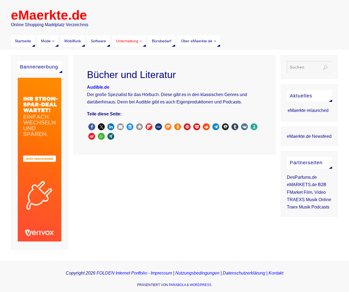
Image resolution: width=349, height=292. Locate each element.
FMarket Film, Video (306, 192)
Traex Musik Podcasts (308, 207)
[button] (91, 126)
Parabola (177, 285)
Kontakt (276, 273)
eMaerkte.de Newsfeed (309, 136)
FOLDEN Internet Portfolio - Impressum (134, 273)
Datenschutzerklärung (244, 273)
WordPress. (201, 285)
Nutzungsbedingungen (197, 273)
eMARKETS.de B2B (306, 184)
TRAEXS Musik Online (309, 199)
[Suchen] (325, 67)
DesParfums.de (302, 177)
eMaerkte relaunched (308, 110)
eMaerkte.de (49, 15)
